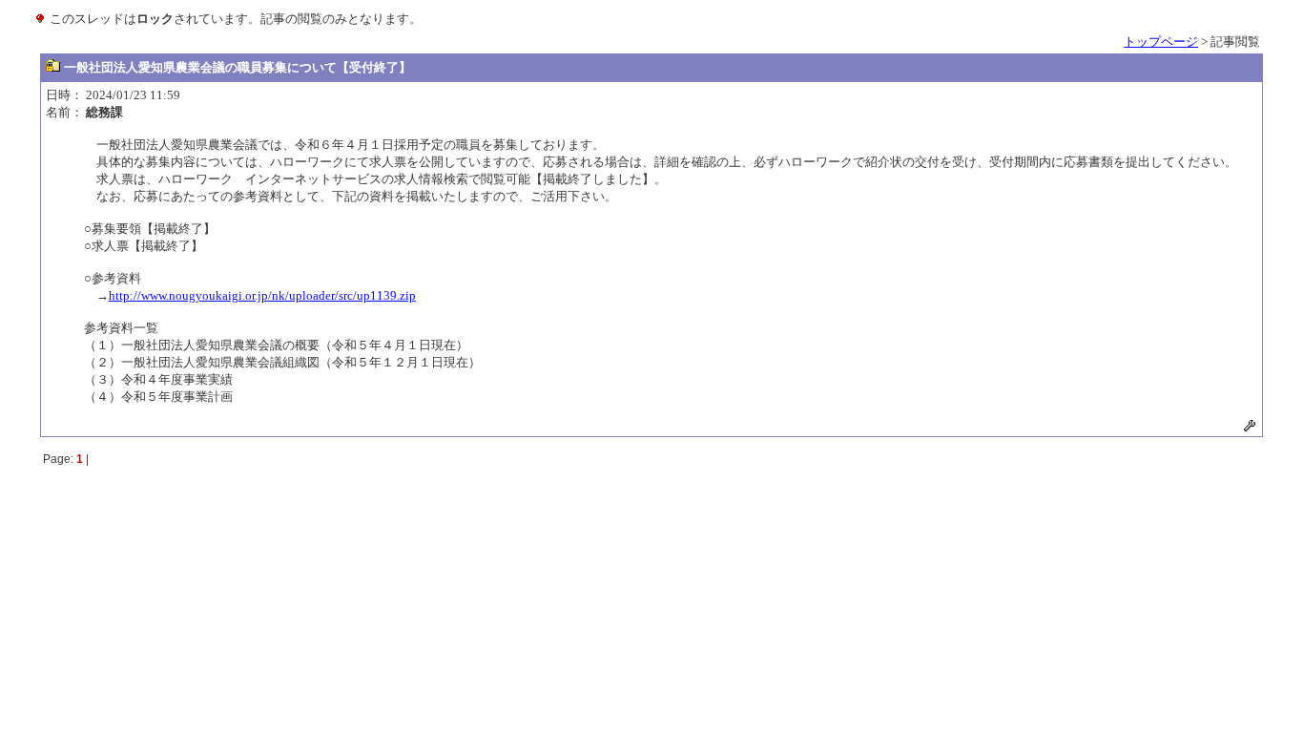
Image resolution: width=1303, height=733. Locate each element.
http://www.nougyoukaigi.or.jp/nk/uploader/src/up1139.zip (262, 295)
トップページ (1161, 41)
